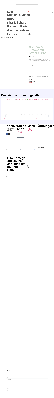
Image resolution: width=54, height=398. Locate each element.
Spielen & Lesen (18, 14)
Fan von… (14, 34)
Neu (10, 12)
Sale (29, 34)
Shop (4, 37)
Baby (10, 18)
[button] (8, 118)
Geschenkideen (18, 30)
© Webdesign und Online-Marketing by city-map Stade (15, 163)
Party (24, 26)
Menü (9, 371)
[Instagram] (9, 134)
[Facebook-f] (7, 134)
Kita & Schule (16, 22)
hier (39, 74)
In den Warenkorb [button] (8, 116)
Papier (11, 26)
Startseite (2, 37)
